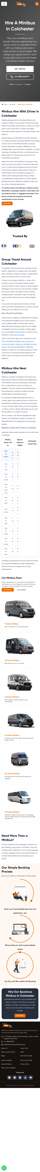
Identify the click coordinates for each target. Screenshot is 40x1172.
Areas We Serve (6, 1064)
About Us (4, 1048)
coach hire (15, 847)
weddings (21, 421)
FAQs (22, 1052)
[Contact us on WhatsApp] (4, 1168)
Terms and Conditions (8, 1068)
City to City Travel (26, 1060)
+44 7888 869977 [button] (21, 77)
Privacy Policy (24, 1064)
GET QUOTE (20, 69)
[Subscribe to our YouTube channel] (31, 1078)
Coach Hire (24, 1048)
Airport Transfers (6, 1060)
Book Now (7, 203)
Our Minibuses (8, 589)
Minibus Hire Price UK (8, 1052)
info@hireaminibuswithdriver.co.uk (14, 1044)
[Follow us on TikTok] (25, 1078)
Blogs (3, 1056)
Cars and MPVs (21, 590)
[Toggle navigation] (4, 4)
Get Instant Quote (26, 1056)
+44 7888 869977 (9, 1041)
